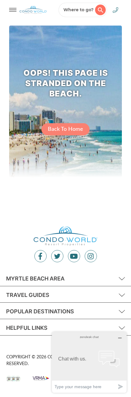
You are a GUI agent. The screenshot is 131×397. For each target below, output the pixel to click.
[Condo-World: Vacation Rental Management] (33, 10)
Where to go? (78, 9)
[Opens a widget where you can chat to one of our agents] (89, 362)
